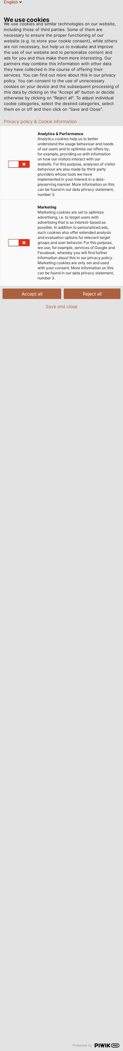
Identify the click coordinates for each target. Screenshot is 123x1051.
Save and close (61, 306)
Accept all (32, 293)
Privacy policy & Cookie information (40, 121)
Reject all (92, 293)
